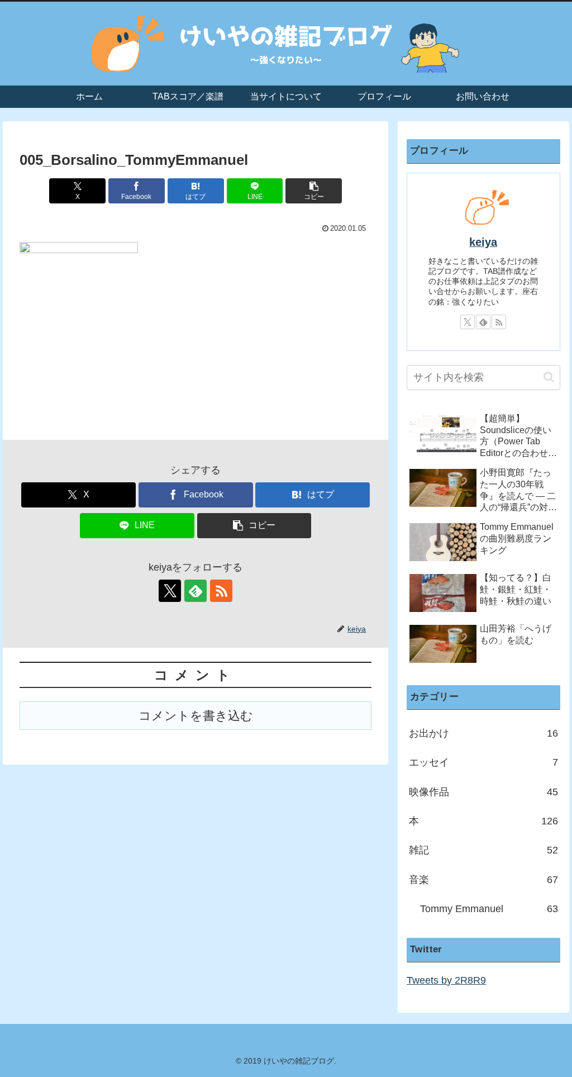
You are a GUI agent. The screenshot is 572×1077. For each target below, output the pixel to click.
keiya (483, 242)
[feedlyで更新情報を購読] (195, 591)
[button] (313, 190)
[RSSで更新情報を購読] (221, 591)
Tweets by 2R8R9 (446, 980)
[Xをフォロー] (170, 591)
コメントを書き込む (196, 716)
